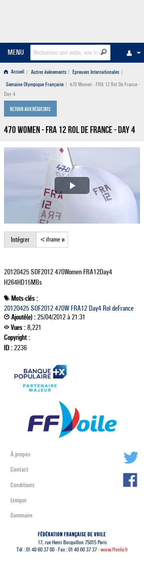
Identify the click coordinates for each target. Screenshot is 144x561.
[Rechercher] (104, 52)
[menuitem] (131, 52)
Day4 (95, 308)
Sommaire (21, 515)
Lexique (18, 500)
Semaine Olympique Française (35, 84)
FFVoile (102, 20)
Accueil (17, 72)
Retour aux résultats (30, 109)
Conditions (22, 485)
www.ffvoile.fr (114, 549)
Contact (19, 469)
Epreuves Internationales (95, 72)
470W (62, 308)
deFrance (123, 308)
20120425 (16, 308)
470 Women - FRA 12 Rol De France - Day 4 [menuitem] (72, 89)
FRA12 (79, 308)
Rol (106, 308)
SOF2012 (42, 308)
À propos (20, 454)
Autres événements (48, 72)
